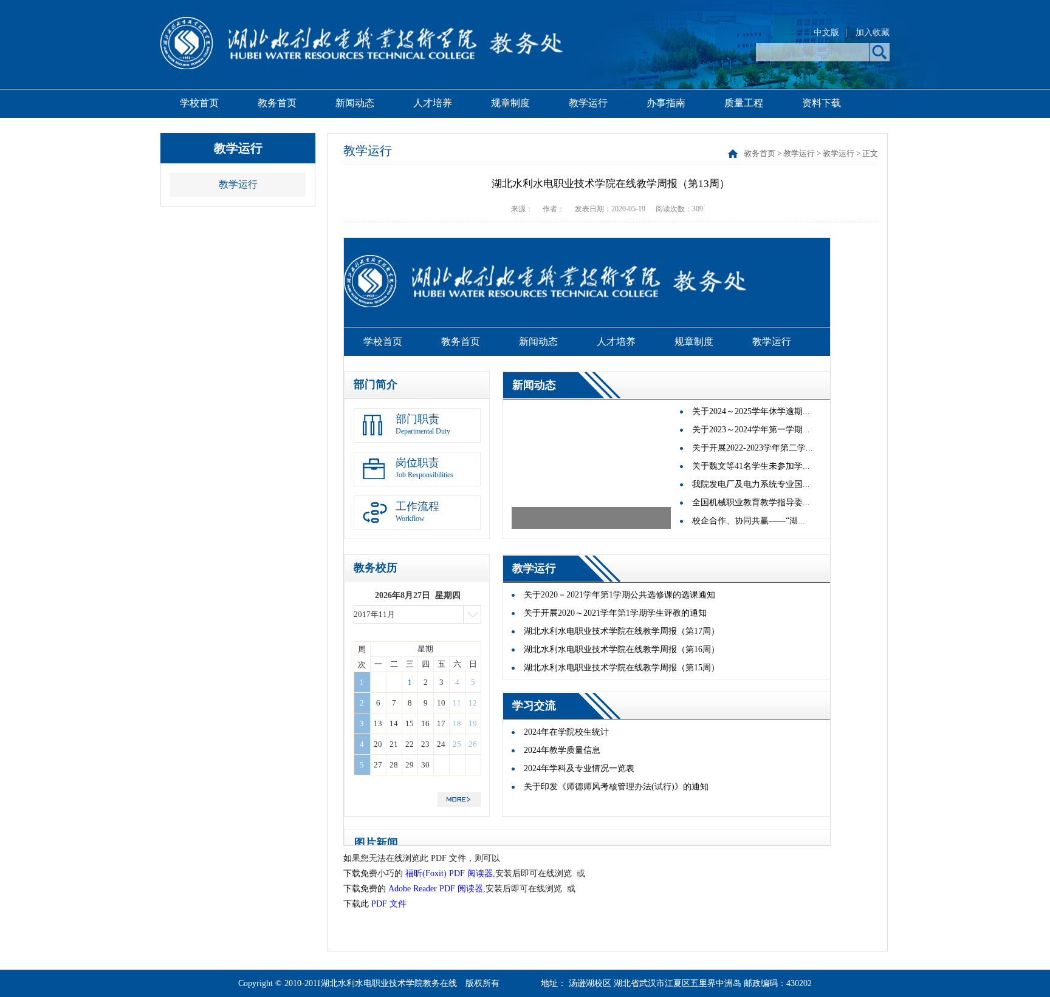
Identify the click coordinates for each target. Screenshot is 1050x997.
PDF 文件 (389, 903)
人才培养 (432, 103)
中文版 (826, 32)
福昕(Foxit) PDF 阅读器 (449, 873)
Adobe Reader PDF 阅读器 (435, 888)
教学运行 (588, 103)
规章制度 (510, 103)
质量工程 (743, 103)
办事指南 (666, 103)
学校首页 (199, 103)
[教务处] (361, 66)
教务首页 (277, 103)
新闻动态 (354, 103)
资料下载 (821, 103)
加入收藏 (873, 32)
